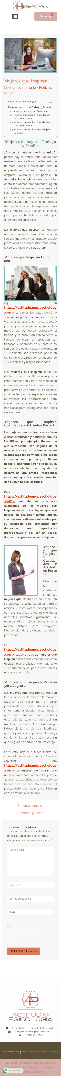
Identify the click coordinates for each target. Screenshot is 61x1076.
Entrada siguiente (30, 813)
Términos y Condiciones (30, 1052)
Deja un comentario (20, 87)
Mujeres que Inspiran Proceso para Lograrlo (32, 131)
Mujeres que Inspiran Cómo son (31, 111)
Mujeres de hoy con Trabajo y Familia (29, 107)
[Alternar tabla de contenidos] (49, 102)
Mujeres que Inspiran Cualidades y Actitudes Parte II (32, 124)
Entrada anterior (30, 805)
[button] (15, 16)
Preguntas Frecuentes (11, 1052)
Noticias (45, 87)
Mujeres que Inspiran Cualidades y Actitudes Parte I (32, 117)
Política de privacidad (49, 1052)
